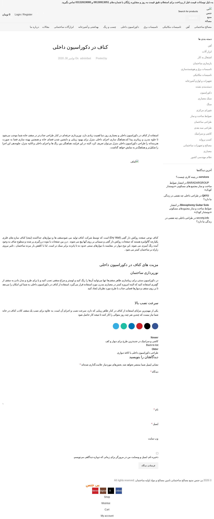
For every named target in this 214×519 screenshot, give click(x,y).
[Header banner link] (107, 259)
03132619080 (83, 2)
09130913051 (101, 2)
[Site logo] (207, 14)
